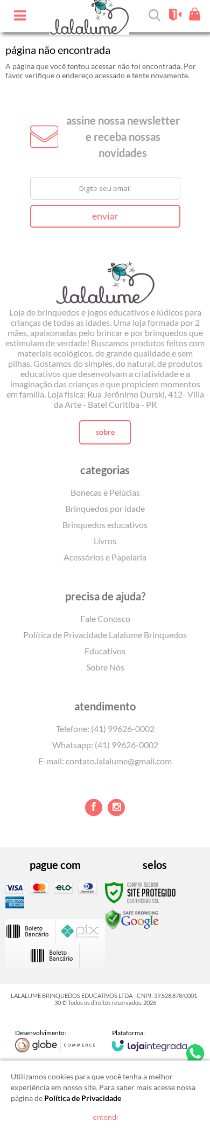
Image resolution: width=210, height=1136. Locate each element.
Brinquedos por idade (105, 508)
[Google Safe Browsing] (132, 918)
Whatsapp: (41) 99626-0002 (105, 745)
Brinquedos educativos (105, 524)
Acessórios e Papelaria (105, 557)
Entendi (105, 1117)
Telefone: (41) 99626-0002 (105, 728)
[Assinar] (105, 216)
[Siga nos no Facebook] (93, 807)
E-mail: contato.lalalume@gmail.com (105, 761)
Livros (105, 541)
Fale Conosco (105, 618)
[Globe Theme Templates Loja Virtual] (55, 1040)
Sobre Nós (105, 667)
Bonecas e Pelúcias (105, 492)
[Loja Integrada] (149, 1040)
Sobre (105, 431)
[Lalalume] (105, 274)
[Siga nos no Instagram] (116, 807)
